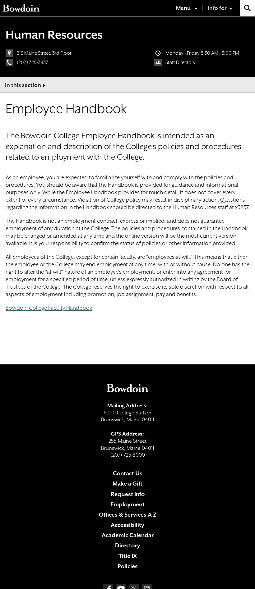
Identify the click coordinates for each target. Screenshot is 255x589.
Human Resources (54, 34)
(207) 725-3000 (127, 455)
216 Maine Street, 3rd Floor (44, 53)
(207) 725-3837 (32, 62)
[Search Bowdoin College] (247, 8)
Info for (217, 8)
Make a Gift (127, 483)
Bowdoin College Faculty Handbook (49, 308)
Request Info (128, 494)
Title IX (127, 556)
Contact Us (127, 473)
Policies (128, 566)
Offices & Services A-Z (127, 514)
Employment (127, 504)
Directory (127, 545)
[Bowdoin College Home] (21, 8)
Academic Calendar (128, 535)
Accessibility (127, 525)
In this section (23, 85)
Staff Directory (180, 62)
